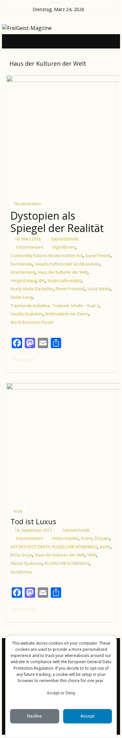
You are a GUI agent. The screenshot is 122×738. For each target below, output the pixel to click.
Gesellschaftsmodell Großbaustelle (67, 264)
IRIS (42, 280)
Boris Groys (21, 555)
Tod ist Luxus (33, 521)
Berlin (105, 547)
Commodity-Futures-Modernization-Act (46, 255)
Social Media (98, 289)
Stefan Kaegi (21, 297)
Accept (87, 716)
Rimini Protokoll (70, 289)
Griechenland (22, 272)
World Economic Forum (32, 322)
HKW (91, 555)
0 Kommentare (29, 247)
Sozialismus (21, 572)
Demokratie (21, 264)
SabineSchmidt (64, 239)
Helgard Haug (23, 280)
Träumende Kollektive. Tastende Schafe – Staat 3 (54, 305)
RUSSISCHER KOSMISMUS (67, 563)
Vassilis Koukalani (26, 314)
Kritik (18, 511)
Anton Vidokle (65, 538)
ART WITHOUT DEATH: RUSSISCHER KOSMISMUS (53, 547)
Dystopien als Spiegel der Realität (57, 222)
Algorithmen (63, 247)
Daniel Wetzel (97, 255)
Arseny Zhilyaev (95, 538)
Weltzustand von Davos (66, 314)
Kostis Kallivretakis (64, 280)
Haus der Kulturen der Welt (63, 272)
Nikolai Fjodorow (26, 563)
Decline (34, 716)
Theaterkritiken (27, 204)
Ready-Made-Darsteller (31, 289)
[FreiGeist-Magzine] (12, 41)
